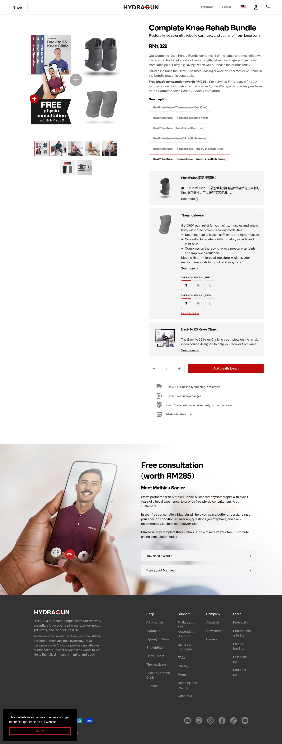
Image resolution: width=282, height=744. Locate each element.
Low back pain (240, 659)
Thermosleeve (192, 215)
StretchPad (154, 647)
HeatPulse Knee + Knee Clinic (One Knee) (178, 127)
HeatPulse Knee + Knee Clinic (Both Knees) (179, 138)
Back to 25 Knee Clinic (199, 329)
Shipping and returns (187, 685)
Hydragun (153, 630)
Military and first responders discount (186, 629)
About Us (212, 622)
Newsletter (214, 630)
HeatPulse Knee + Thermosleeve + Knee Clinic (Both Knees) (189, 158)
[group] (42, 148)
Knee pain (240, 622)
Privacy (183, 666)
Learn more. (212, 91)
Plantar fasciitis (238, 646)
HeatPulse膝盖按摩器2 (198, 177)
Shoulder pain (239, 672)
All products (155, 622)
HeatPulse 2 (155, 656)
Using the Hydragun (185, 646)
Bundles (152, 686)
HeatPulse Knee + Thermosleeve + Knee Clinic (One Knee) (188, 148)
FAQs (182, 657)
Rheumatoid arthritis (242, 633)
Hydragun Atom (157, 639)
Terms (182, 674)
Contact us (185, 696)
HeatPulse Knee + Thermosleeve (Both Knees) (181, 117)
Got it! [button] (40, 731)
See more (190, 198)
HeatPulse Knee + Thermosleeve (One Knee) (180, 107)
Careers (212, 639)
